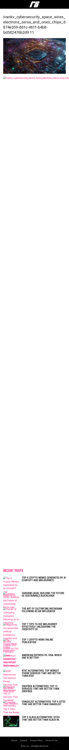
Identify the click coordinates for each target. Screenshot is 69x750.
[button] (5, 4)
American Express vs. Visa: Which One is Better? (42, 656)
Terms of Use (51, 740)
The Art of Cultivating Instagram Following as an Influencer (42, 610)
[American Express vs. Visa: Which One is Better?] (11, 660)
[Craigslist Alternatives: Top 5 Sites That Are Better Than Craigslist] (11, 708)
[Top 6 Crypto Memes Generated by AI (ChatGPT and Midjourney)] (11, 586)
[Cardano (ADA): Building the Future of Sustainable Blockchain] (11, 600)
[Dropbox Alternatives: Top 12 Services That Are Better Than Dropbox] (11, 695)
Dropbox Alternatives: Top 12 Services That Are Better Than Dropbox (40, 689)
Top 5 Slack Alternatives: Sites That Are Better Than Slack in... (41, 718)
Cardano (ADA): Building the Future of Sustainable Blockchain (43, 594)
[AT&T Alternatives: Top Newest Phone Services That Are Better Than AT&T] (11, 681)
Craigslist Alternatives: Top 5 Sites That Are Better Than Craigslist (43, 703)
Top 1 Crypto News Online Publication (37, 641)
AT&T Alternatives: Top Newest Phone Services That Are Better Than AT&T (41, 673)
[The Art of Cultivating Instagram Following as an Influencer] (11, 615)
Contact (23, 740)
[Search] (64, 4)
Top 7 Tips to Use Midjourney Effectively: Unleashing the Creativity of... (39, 627)
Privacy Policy (36, 740)
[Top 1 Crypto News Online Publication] (11, 645)
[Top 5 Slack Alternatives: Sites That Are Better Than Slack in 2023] (11, 721)
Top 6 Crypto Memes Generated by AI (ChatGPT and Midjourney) (44, 579)
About (14, 740)
